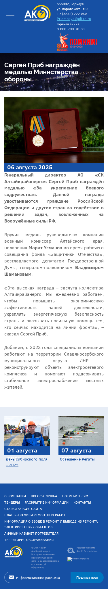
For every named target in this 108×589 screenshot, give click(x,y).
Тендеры (12, 502)
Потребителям (75, 496)
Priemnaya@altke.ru (74, 18)
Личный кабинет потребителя (31, 533)
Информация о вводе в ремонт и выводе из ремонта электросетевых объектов (51, 524)
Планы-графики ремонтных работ (34, 515)
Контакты (82, 502)
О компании (15, 496)
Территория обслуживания (29, 539)
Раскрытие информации (47, 502)
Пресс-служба (44, 496)
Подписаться (87, 577)
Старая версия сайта (23, 508)
